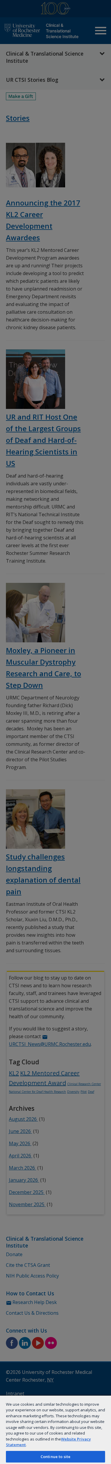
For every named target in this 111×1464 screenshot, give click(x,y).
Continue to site (55, 1456)
